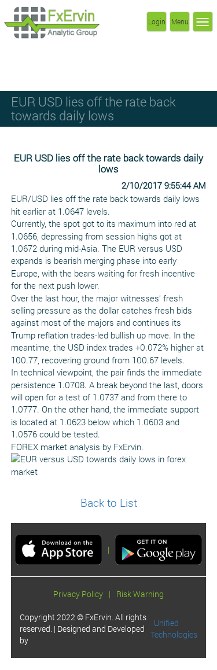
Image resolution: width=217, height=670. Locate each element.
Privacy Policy (78, 593)
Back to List (108, 502)
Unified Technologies (173, 628)
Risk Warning (140, 593)
